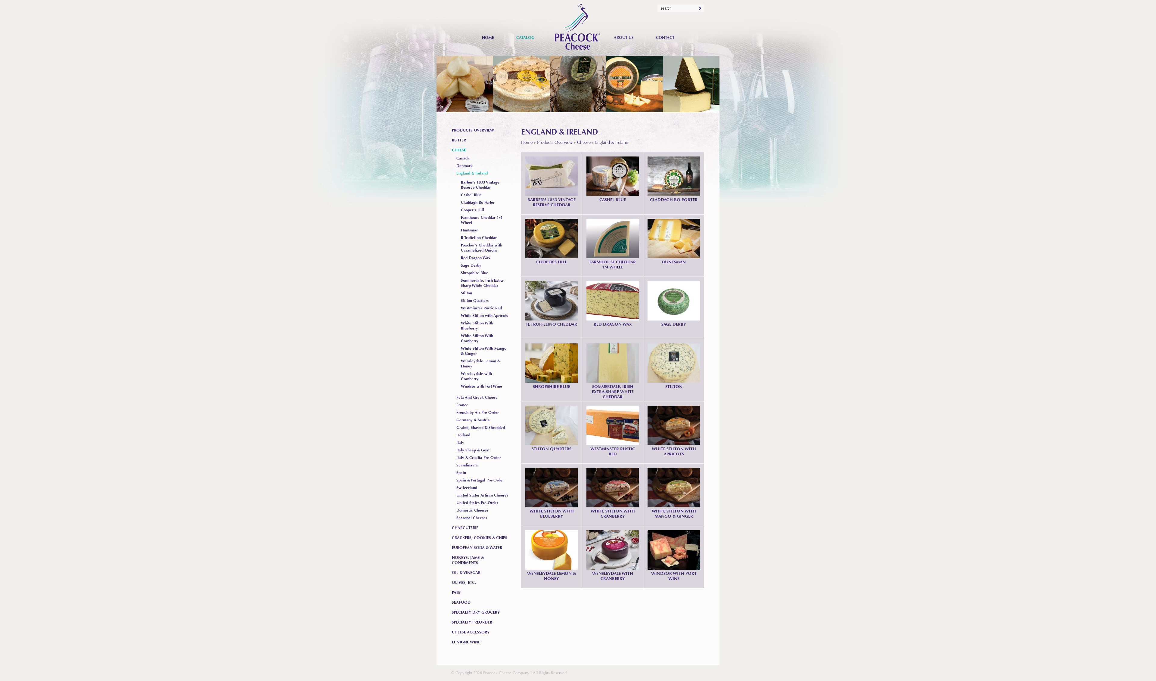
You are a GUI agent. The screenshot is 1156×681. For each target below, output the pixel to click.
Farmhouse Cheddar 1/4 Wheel (612, 264)
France (462, 404)
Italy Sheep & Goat (472, 450)
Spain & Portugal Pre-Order (480, 480)
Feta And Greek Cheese (477, 397)
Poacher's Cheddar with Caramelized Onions (481, 248)
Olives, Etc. (464, 582)
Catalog (525, 37)
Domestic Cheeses (472, 510)
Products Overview (555, 142)
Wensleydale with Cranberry (612, 576)
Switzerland (466, 487)
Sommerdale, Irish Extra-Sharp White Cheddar (613, 391)
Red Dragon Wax (613, 324)
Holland (463, 435)
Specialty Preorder (472, 622)
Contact (665, 37)
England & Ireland (611, 142)
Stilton (673, 386)
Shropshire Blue (551, 386)
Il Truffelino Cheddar (551, 324)
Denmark (464, 165)
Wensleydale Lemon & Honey (551, 576)
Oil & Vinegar (466, 572)
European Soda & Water (477, 547)
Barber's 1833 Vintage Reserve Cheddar (551, 202)
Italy (460, 442)
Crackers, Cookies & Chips (479, 537)
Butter (459, 140)
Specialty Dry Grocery (476, 612)
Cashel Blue (612, 199)
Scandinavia (467, 465)
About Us (624, 37)
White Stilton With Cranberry (613, 513)
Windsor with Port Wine (674, 576)
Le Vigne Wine (466, 642)
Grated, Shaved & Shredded (480, 427)
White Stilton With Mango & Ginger (674, 513)
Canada (463, 158)
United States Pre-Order (477, 502)
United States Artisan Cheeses (482, 495)
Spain (461, 472)
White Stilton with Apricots (674, 451)
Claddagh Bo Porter (674, 199)
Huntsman (674, 262)
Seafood (461, 602)
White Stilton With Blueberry (552, 513)
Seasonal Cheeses (471, 517)
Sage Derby (673, 324)
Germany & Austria (473, 420)
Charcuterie (465, 527)
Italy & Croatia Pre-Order (478, 457)
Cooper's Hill (551, 262)
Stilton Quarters (551, 448)
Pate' (456, 592)
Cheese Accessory (470, 632)
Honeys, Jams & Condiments (468, 560)
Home (527, 142)
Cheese (584, 142)
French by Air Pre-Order (477, 412)
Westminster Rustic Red (612, 451)
